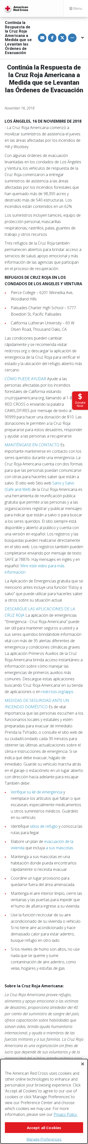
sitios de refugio (44, 826)
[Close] (82, 1064)
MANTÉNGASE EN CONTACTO (32, 445)
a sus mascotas (59, 847)
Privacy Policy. (65, 1114)
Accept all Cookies (44, 1127)
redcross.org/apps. (57, 691)
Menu (77, 8)
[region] (44, 1101)
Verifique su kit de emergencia (36, 792)
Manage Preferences (44, 1139)
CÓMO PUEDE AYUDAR (25, 378)
